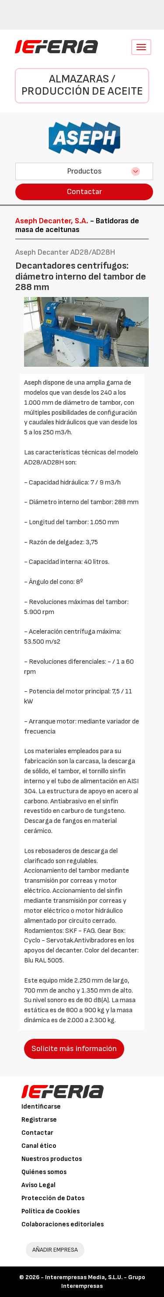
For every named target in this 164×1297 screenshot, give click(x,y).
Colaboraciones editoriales (62, 1224)
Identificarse (41, 1106)
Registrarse (39, 1120)
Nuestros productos (51, 1159)
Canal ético (38, 1146)
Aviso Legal (38, 1185)
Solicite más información (74, 1048)
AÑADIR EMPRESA (55, 1249)
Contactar (84, 191)
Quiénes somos (43, 1172)
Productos (84, 171)
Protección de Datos (52, 1198)
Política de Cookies (50, 1211)
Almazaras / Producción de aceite (82, 85)
